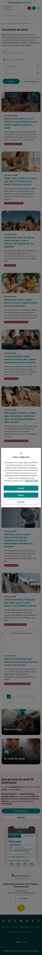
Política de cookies (31, 481)
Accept (21, 488)
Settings (21, 502)
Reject (21, 495)
